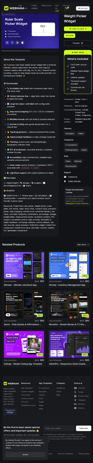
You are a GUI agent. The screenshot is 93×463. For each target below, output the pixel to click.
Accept (26, 455)
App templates (10, 281)
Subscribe (83, 428)
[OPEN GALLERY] (30, 29)
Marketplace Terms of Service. (77, 203)
